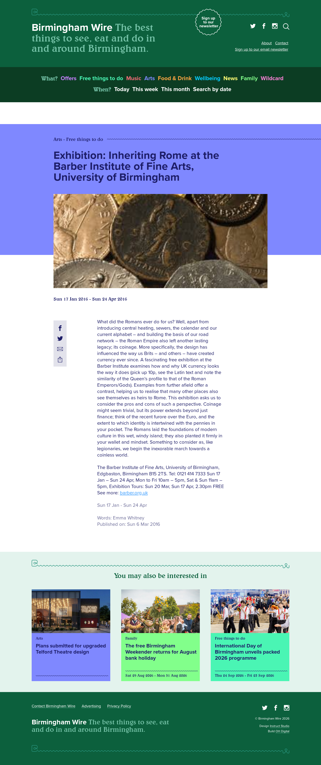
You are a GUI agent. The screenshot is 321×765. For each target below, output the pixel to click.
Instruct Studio (279, 726)
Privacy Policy (119, 706)
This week (145, 89)
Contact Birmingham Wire (53, 706)
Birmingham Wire (72, 27)
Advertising (91, 706)
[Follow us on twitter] (253, 26)
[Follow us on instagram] (275, 26)
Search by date (212, 89)
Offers (68, 78)
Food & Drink (175, 78)
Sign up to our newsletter (208, 22)
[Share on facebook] (60, 328)
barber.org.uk (134, 493)
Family (249, 78)
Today (121, 89)
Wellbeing (207, 78)
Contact (281, 43)
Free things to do (101, 78)
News (230, 78)
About (266, 43)
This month (175, 89)
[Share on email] (60, 349)
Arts (149, 78)
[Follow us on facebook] (264, 26)
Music (133, 78)
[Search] (286, 27)
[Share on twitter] (60, 339)
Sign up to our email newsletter (261, 49)
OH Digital (282, 731)
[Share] (60, 360)
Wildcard (272, 78)
